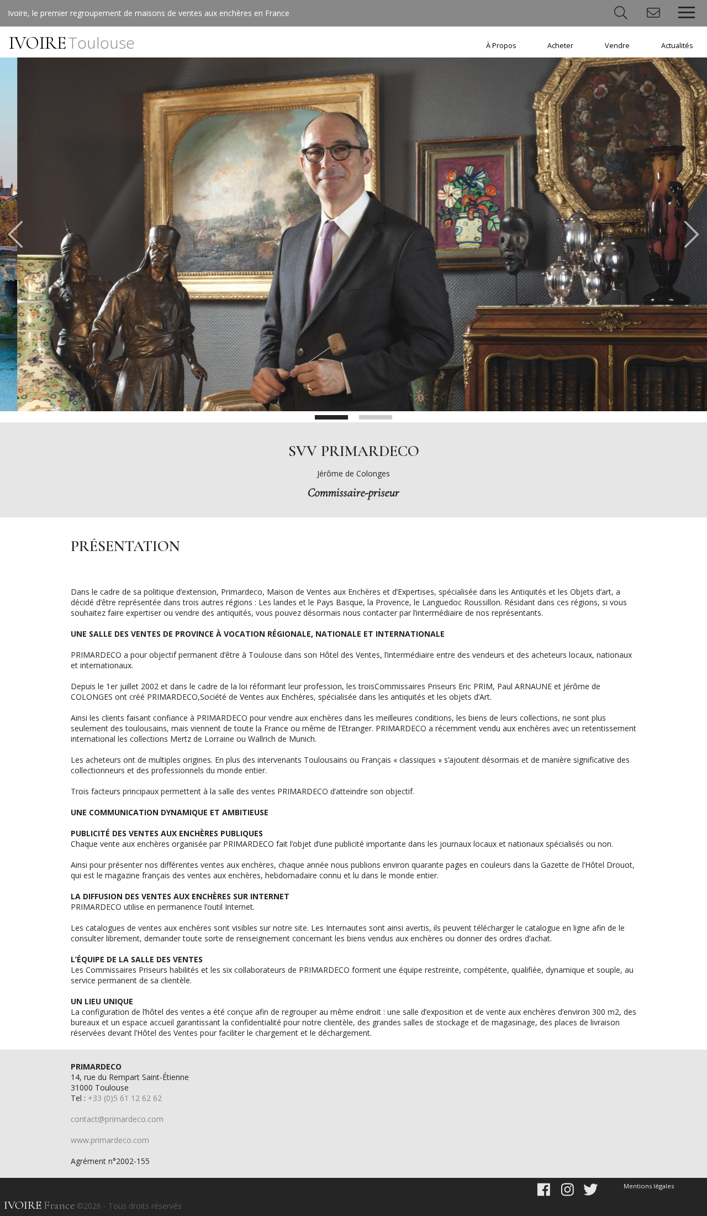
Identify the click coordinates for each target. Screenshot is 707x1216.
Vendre (617, 45)
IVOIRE (72, 43)
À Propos (501, 45)
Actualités (677, 45)
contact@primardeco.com (117, 1119)
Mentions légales (649, 1186)
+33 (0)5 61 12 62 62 (125, 1098)
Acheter (560, 45)
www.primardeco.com (110, 1140)
